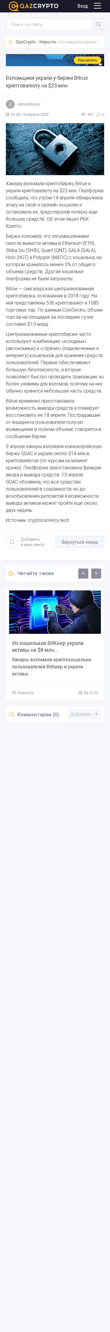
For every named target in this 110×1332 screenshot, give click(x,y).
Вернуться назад (80, 542)
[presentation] (83, 574)
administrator (29, 104)
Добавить (32, 542)
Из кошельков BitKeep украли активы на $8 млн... (48, 646)
